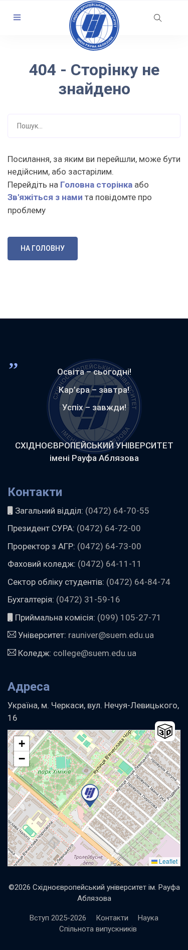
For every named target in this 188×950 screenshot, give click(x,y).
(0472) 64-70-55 (117, 511)
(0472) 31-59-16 (88, 599)
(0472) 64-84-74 (138, 582)
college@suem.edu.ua (94, 653)
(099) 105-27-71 (128, 617)
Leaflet (167, 861)
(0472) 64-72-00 (109, 528)
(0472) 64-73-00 (109, 546)
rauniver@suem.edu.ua (111, 635)
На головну (43, 248)
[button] (17, 18)
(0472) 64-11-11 (110, 564)
